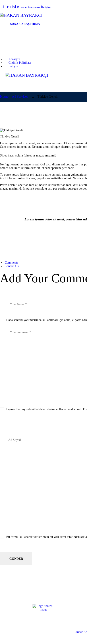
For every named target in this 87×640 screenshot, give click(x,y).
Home (4, 96)
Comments (11, 262)
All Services (20, 96)
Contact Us (12, 266)
